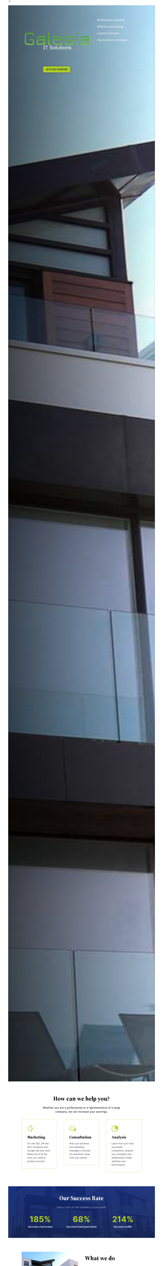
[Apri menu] (9, 1)
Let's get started (57, 69)
